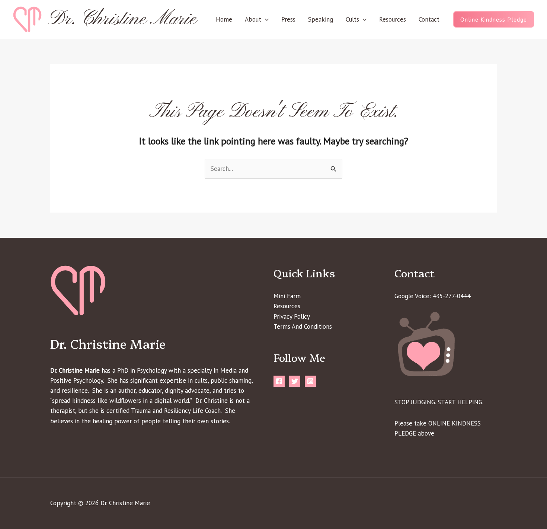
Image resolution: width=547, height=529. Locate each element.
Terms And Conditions (303, 326)
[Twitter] (294, 381)
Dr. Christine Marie (122, 19)
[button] (265, 19)
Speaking (320, 19)
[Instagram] (310, 381)
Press (288, 19)
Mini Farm (287, 296)
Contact (429, 19)
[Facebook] (279, 381)
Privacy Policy (292, 316)
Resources (392, 19)
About (253, 19)
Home (224, 19)
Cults (352, 19)
